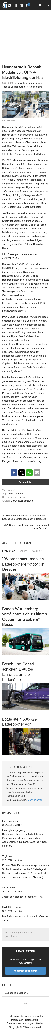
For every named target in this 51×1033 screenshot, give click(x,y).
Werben (40, 1023)
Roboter (19, 493)
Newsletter (27, 482)
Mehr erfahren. (35, 799)
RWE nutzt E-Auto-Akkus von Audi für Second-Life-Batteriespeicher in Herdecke (24, 517)
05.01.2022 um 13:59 (12, 891)
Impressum (17, 1019)
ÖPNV (11, 493)
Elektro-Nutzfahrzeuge (21, 500)
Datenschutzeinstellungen (20, 1023)
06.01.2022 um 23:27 (12, 824)
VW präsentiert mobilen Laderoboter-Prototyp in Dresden (23, 564)
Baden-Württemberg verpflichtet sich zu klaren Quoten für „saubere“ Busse (24, 616)
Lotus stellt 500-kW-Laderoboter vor (20, 721)
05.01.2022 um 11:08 (12, 910)
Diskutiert (36, 551)
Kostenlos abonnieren (25, 970)
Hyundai (21, 497)
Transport (33, 82)
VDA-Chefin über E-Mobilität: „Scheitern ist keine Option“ (26, 526)
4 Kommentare (34, 86)
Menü (45, 5)
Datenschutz (32, 1019)
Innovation (21, 82)
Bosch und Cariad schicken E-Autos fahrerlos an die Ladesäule (18, 671)
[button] (14, 472)
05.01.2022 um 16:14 (12, 860)
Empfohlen (8, 551)
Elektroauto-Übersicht (18, 1016)
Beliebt (23, 551)
